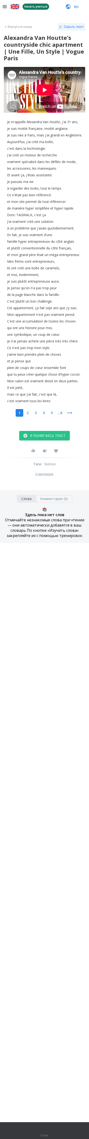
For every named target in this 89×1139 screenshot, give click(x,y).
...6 (59, 413)
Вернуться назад (20, 26)
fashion (50, 464)
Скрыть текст (74, 26)
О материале (44, 474)
